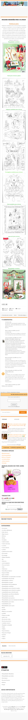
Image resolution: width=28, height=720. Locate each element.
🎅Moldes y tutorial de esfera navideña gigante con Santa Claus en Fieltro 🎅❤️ (17, 425)
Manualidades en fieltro (7, 580)
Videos (3, 636)
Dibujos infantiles (6, 557)
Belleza (4, 536)
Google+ (19, 308)
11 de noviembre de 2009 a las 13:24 (13, 337)
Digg (11, 310)
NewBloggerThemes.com (10, 709)
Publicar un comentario (7, 386)
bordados (4, 540)
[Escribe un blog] (4, 304)
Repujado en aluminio (7, 625)
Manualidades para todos (8, 601)
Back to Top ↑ (14, 710)
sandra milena (8, 371)
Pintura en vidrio (6, 615)
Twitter (12, 308)
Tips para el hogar (6, 632)
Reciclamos (4, 678)
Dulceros (4, 561)
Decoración (4, 553)
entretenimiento (6, 563)
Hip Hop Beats (20, 709)
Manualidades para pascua (8, 598)
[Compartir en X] (5, 304)
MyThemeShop (11, 708)
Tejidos (3, 629)
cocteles (4, 545)
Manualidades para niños (8, 596)
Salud (3, 627)
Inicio (15, 315)
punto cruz (4, 617)
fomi (3, 567)
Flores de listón (5, 565)
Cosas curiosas (5, 547)
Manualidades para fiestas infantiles (10, 594)
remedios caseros (6, 623)
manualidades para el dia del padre (10, 592)
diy (2, 559)
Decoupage (4, 555)
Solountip (4, 463)
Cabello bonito (5, 541)
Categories (16, 420)
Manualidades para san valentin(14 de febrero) (13, 600)
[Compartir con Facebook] (6, 304)
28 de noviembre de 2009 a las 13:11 (13, 357)
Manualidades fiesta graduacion (9, 584)
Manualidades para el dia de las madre (11, 588)
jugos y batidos (5, 574)
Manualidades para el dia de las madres (11, 590)
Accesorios (4, 528)
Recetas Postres (6, 680)
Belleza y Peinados (6, 457)
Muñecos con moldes (7, 611)
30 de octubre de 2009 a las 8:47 (12, 330)
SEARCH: (4, 646)
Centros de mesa (6, 543)
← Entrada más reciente (6, 315)
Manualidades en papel (7, 582)
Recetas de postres (6, 621)
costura (4, 549)
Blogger (19, 444)
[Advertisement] (12, 13)
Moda (3, 607)
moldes (4, 609)
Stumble (5, 310)
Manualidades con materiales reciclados (11, 576)
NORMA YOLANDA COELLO (11, 339)
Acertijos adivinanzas (7, 530)
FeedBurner (17, 406)
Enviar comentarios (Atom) (13, 392)
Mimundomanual (6, 453)
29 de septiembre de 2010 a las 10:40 (13, 370)
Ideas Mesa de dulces (7, 570)
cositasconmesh (5, 461)
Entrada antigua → (22, 315)
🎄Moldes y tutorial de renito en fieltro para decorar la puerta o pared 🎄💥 (17, 435)
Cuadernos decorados (7, 551)
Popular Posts (4, 420)
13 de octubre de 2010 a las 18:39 (12, 384)
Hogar (3, 684)
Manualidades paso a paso (8, 605)
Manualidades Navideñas (8, 673)
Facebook (5, 308)
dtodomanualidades (6, 455)
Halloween (4, 569)
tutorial (4, 634)
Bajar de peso (5, 534)
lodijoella (13, 706)
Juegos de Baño (5, 572)
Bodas (3, 538)
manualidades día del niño (8, 578)
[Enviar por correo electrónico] (2, 304)
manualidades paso (6, 603)
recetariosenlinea (6, 459)
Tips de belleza (5, 630)
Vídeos (3, 638)
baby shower (5, 532)
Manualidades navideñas (7, 586)
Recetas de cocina (6, 619)
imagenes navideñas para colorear (14, 20)
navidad (4, 613)
